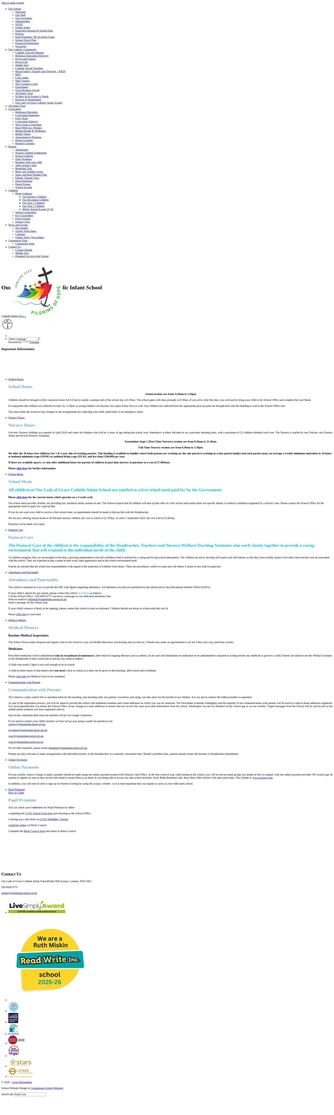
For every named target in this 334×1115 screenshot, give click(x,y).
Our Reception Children (35, 199)
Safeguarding (22, 21)
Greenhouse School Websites (47, 1088)
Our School (14, 8)
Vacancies (20, 46)
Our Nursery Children (34, 196)
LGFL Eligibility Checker (53, 819)
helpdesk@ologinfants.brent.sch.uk (47, 599)
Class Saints (22, 77)
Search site (7, 1094)
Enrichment (21, 87)
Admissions (21, 149)
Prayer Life (21, 62)
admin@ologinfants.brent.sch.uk (19, 893)
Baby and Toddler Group (29, 171)
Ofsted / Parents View (27, 177)
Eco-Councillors (24, 215)
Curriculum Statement (27, 115)
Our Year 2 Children (33, 206)
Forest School (22, 218)
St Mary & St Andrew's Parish (32, 96)
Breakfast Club (23, 168)
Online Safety (22, 27)
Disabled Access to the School (32, 256)
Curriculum (14, 109)
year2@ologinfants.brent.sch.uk (25, 742)
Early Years (21, 118)
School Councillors (25, 212)
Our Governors (23, 18)
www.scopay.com (262, 777)
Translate (34, 342)
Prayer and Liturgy (25, 58)
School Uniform (24, 156)
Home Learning (24, 140)
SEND (19, 24)
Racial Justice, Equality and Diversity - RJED (40, 71)
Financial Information (27, 43)
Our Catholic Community (22, 49)
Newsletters (21, 228)
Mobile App (22, 253)
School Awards (23, 187)
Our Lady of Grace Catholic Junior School (38, 102)
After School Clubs (26, 165)
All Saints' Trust (24, 93)
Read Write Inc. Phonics (28, 127)
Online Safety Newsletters (29, 237)
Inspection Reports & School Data (34, 30)
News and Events (18, 224)
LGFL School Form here (39, 813)
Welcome (20, 11)
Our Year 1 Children (33, 202)
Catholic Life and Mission (29, 52)
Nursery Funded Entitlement (30, 152)
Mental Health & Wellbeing (30, 130)
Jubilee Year (22, 65)
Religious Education (26, 112)
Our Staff (20, 15)
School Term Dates (25, 231)
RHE (18, 74)
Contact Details (23, 249)
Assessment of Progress (28, 137)
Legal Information (22, 1082)
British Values (23, 134)
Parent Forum (22, 184)
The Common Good (26, 83)
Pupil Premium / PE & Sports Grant (34, 36)
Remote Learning (24, 143)
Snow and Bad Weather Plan (31, 174)
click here (22, 468)
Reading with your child (28, 162)
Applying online (17, 825)
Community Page (17, 240)
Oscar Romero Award (27, 90)
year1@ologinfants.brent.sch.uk (25, 736)
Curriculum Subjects (26, 121)
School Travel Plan (25, 40)
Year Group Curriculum (28, 124)
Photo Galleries (23, 193)
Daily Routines (23, 159)
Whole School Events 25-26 (37, 209)
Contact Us (14, 246)
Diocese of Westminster (28, 99)
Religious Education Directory (32, 55)
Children (13, 190)
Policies (19, 33)
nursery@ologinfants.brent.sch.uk (26, 724)
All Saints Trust (16, 105)
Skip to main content (12, 2)
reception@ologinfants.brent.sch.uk (27, 730)
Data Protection (23, 181)
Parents (12, 146)
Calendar (20, 234)
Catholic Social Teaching (29, 68)
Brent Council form (34, 831)
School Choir (22, 221)
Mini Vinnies (22, 80)
